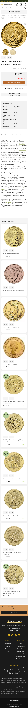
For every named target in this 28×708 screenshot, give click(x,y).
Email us (10, 1)
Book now (13, 612)
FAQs (7, 651)
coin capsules (22, 150)
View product (14, 319)
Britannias (8, 202)
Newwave (17, 706)
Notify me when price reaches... (15, 88)
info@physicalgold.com (14, 628)
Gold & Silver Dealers (20, 656)
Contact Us (7, 646)
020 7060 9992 (4, 1)
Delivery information (17, 134)
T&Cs (24, 671)
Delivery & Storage (20, 646)
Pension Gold (20, 648)
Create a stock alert (14, 245)
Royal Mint (22, 144)
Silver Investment (20, 659)
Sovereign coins (14, 181)
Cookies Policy (15, 673)
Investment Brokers (20, 653)
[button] (25, 24)
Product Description (5, 134)
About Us (7, 648)
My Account (7, 643)
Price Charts (20, 651)
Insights (20, 643)
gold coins (21, 201)
